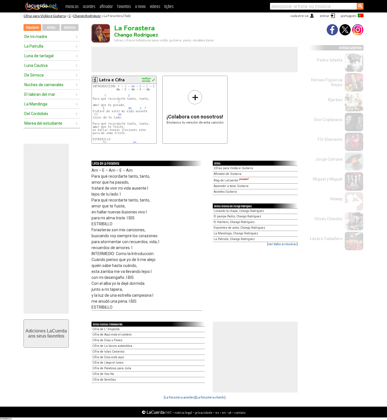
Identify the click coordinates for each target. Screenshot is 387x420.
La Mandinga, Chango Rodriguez (236, 233)
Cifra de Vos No (103, 374)
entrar (324, 16)
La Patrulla (33, 46)
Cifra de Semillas (104, 379)
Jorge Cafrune (329, 159)
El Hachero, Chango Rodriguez (234, 222)
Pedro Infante (330, 60)
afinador (106, 6)
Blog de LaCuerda (231, 180)
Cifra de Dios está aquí (108, 357)
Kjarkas (335, 99)
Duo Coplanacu (328, 119)
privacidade (203, 412)
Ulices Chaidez (328, 219)
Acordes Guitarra (225, 192)
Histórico (70, 27)
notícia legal (183, 412)
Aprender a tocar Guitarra (231, 186)
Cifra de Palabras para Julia (111, 368)
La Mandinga (35, 104)
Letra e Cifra (112, 80)
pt (230, 412)
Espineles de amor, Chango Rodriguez (239, 228)
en (224, 412)
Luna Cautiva (36, 65)
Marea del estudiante (43, 123)
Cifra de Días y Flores (107, 340)
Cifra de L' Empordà (106, 329)
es (217, 412)
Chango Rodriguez (87, 16)
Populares (32, 27)
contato (239, 412)
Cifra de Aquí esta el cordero (111, 334)
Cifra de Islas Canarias (108, 351)
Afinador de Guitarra (227, 174)
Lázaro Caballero (326, 238)
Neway (336, 199)
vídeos (155, 6)
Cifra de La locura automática (112, 346)
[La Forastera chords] (210, 397)
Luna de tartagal (39, 56)
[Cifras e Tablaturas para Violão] (42, 9)
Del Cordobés (36, 113)
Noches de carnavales (43, 84)
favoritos (124, 6)
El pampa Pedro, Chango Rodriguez (237, 216)
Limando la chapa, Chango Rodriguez (239, 211)
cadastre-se (299, 16)
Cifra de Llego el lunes (108, 362)
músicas (71, 6)
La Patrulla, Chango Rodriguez (234, 239)
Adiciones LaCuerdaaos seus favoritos (46, 333)
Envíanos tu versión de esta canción (195, 107)
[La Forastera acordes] (179, 397)
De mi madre (35, 36)
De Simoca (34, 75)
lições (168, 6)
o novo (140, 6)
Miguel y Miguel (328, 179)
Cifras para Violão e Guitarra (45, 16)
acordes (89, 6)
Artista (51, 27)
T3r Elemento (330, 139)
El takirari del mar (39, 94)
